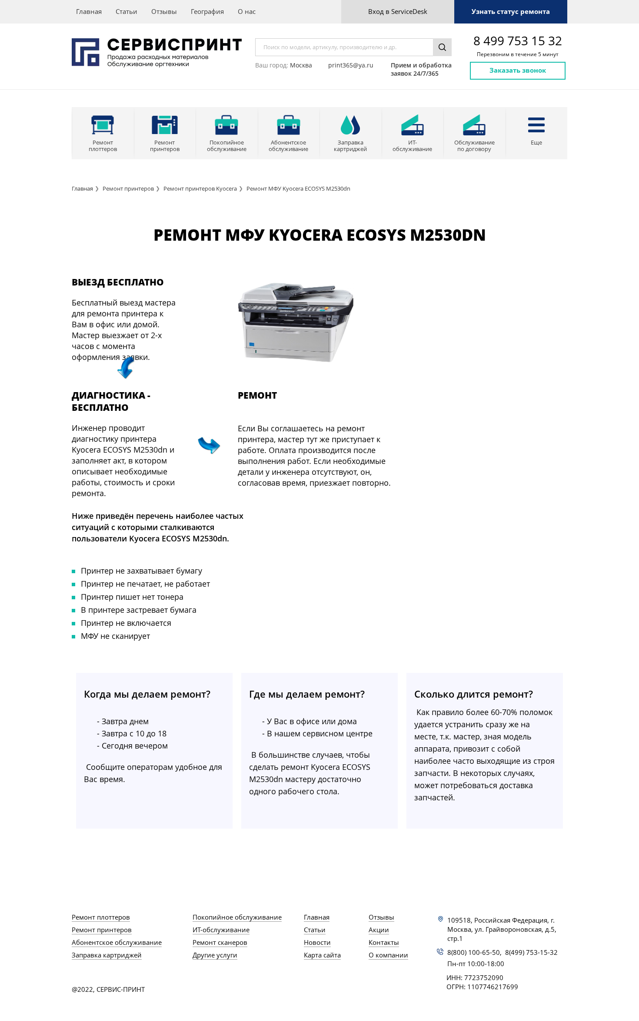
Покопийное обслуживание (237, 917)
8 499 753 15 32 (517, 40)
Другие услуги (215, 954)
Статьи (126, 11)
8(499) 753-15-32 (531, 952)
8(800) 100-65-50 (473, 952)
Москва (301, 65)
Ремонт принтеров (128, 188)
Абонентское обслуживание (117, 942)
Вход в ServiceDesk (397, 11)
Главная (89, 11)
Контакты (384, 942)
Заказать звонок (517, 70)
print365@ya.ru (350, 65)
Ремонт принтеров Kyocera (200, 188)
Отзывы (164, 11)
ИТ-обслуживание (221, 929)
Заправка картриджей (107, 954)
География (207, 11)
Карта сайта (322, 954)
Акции (379, 929)
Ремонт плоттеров (101, 917)
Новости (317, 942)
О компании (388, 954)
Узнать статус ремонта (511, 11)
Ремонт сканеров (220, 942)
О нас (247, 11)
